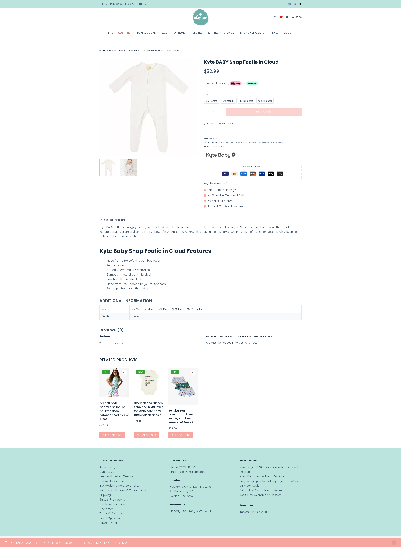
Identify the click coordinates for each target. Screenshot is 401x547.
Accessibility (107, 467)
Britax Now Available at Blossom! (260, 490)
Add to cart (263, 112)
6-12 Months (164, 308)
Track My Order (109, 518)
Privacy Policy (108, 523)
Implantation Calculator (255, 512)
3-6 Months (151, 308)
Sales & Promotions (112, 499)
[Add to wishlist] (124, 372)
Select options (112, 435)
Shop (111, 32)
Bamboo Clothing (247, 142)
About (288, 32)
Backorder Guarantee (113, 481)
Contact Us (106, 471)
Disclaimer (106, 509)
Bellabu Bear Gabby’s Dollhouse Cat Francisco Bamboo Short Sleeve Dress (114, 411)
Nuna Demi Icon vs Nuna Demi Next (263, 476)
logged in (228, 342)
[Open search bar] (275, 17)
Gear (165, 32)
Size (206, 94)
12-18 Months (179, 308)
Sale (275, 32)
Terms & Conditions (112, 513)
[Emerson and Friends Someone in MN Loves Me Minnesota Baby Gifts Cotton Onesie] (149, 382)
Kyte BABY (218, 146)
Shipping (105, 495)
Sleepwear (277, 142)
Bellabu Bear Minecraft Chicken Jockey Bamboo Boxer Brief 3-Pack (181, 416)
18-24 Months (194, 308)
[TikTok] (300, 4)
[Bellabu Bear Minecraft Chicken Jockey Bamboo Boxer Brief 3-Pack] (183, 386)
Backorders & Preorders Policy (119, 485)
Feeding (196, 32)
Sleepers (264, 142)
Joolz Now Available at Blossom (260, 495)
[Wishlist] (281, 17)
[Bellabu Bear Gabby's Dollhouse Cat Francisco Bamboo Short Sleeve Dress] (114, 382)
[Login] (287, 17)
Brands (229, 32)
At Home (179, 32)
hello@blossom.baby (191, 471)
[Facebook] (289, 4)
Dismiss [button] (394, 542)
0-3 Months (138, 308)
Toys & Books (146, 32)
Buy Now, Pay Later (112, 504)
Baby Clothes (226, 142)
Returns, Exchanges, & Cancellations (122, 490)
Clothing (124, 32)
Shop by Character (253, 32)
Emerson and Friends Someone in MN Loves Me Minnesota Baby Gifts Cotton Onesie (148, 409)
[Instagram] (295, 4)
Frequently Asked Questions (117, 476)
